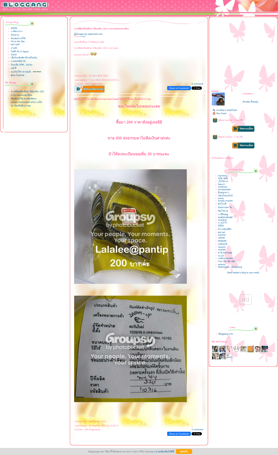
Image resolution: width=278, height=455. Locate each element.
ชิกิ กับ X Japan (20, 51)
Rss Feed (221, 113)
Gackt (14, 54)
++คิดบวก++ (17, 31)
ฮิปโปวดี (222, 203)
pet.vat (221, 232)
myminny (222, 175)
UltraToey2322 (225, 195)
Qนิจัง (221, 225)
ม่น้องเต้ (222, 244)
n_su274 (222, 222)
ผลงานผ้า (15, 44)
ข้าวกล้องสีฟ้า (225, 229)
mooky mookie (225, 200)
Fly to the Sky (18, 41)
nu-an (221, 255)
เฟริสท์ (221, 238)
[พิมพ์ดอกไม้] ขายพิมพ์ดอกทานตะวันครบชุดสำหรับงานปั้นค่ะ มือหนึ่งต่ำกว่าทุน (26, 102)
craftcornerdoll (225, 258)
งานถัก (14, 48)
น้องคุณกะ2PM (18, 38)
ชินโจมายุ (223, 210)
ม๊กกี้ (13, 68)
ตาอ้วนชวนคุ (225, 252)
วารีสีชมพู (223, 214)
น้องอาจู (15, 34)
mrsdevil (222, 220)
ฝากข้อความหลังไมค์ (226, 110)
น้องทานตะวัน (225, 207)
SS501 (14, 28)
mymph (222, 249)
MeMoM (222, 241)
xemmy (221, 264)
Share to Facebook (179, 88)
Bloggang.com (225, 333)
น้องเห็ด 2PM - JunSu (21, 64)
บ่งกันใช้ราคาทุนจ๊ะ (21, 71)
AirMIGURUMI (225, 217)
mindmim (222, 187)
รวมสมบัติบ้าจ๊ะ (18, 61)
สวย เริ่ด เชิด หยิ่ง (226, 261)
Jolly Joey (223, 178)
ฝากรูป (83, 36)
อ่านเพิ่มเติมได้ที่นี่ (165, 451)
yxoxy (221, 198)
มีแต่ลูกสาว (223, 192)
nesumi (221, 247)
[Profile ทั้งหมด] (250, 101)
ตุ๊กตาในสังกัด (17, 75)
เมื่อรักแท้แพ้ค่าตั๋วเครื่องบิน (24, 57)
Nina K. (221, 184)
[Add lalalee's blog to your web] (243, 272)
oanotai (222, 234)
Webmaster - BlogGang (230, 267)
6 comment (197, 83)
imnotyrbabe (224, 189)
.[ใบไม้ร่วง (223, 181)
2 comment (197, 429)
